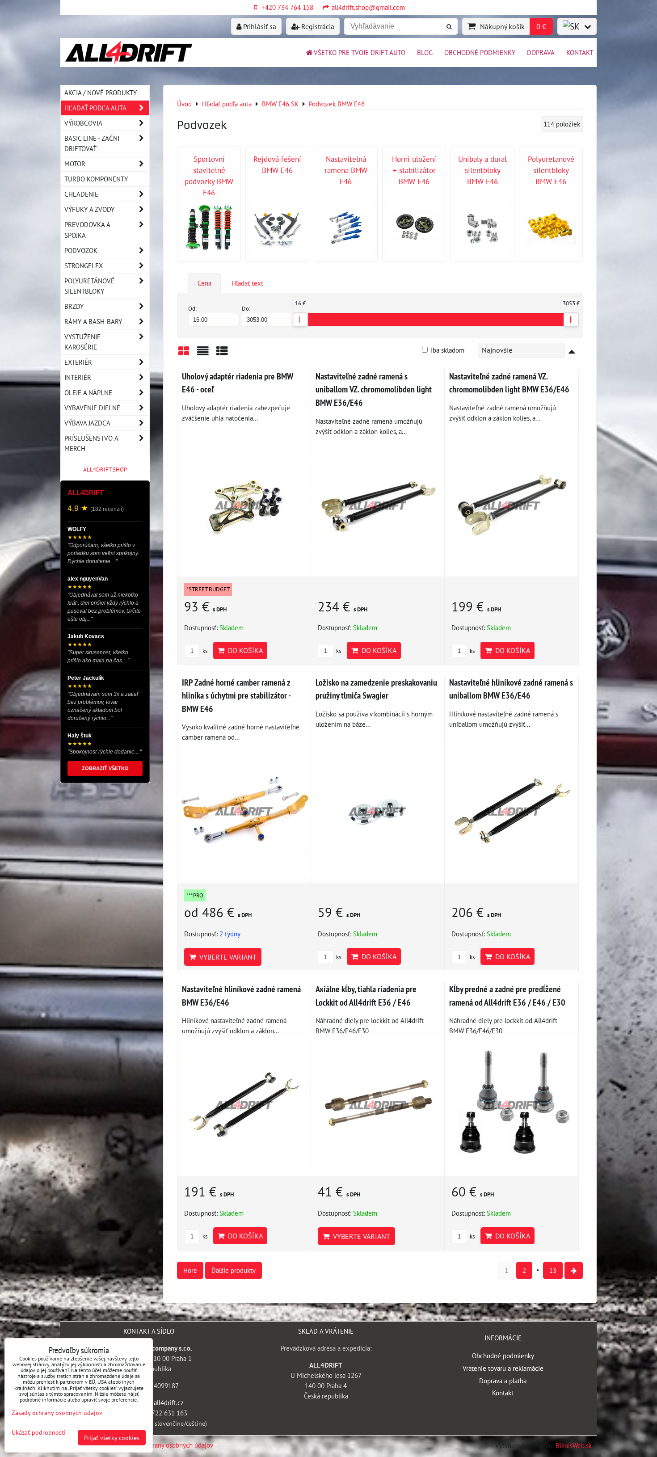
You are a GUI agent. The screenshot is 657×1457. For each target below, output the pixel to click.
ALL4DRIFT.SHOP (105, 469)
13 (552, 1270)
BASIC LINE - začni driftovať (91, 143)
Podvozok (80, 250)
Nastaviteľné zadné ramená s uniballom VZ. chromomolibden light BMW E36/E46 (374, 389)
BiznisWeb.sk (574, 1445)
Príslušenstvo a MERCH (91, 443)
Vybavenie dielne (92, 407)
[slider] (300, 319)
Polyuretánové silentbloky (89, 285)
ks (204, 651)
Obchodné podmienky (479, 52)
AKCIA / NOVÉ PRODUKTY (100, 92)
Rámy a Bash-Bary (93, 321)
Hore (190, 1270)
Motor (74, 163)
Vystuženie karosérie (82, 341)
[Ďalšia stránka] (573, 1270)
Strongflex (83, 265)
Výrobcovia (83, 122)
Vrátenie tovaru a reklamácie (503, 1368)
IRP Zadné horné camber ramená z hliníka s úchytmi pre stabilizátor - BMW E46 (236, 695)
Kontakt (579, 52)
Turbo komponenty (96, 178)
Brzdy (74, 306)
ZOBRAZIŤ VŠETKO (105, 768)
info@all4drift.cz (159, 1402)
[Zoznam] (203, 354)
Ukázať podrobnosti (39, 1432)
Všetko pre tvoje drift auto (359, 52)
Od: (192, 308)
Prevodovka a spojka (87, 229)
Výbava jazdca (87, 422)
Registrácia (316, 26)
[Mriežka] (183, 354)
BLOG (425, 52)
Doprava (541, 52)
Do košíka (243, 650)
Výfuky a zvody (89, 209)
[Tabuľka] (222, 354)
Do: (246, 308)
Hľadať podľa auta (95, 107)
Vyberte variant (226, 956)
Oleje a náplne (88, 392)
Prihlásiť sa (258, 26)
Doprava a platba (502, 1380)
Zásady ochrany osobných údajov (167, 1444)
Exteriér (78, 362)
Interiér (77, 377)
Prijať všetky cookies (111, 1437)
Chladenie (81, 193)
